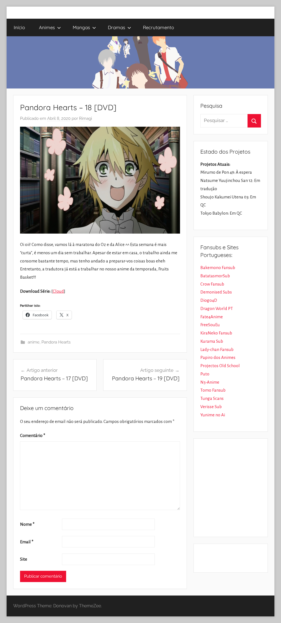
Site (23, 559)
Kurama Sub (211, 341)
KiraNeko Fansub (216, 333)
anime (34, 342)
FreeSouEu (210, 324)
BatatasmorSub (215, 275)
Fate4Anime (211, 316)
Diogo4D (208, 300)
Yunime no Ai (212, 414)
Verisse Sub (211, 406)
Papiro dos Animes (217, 357)
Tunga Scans (212, 398)
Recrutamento (158, 27)
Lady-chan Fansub (217, 349)
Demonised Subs (216, 292)
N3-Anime (209, 382)
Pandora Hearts (56, 342)
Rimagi (85, 118)
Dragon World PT (216, 308)
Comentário (32, 435)
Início (19, 27)
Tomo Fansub (213, 390)
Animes (47, 27)
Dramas (116, 27)
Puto (204, 374)
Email (26, 541)
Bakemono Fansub (217, 267)
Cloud (58, 291)
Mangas (81, 27)
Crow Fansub (212, 284)
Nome (27, 524)
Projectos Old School (220, 365)
